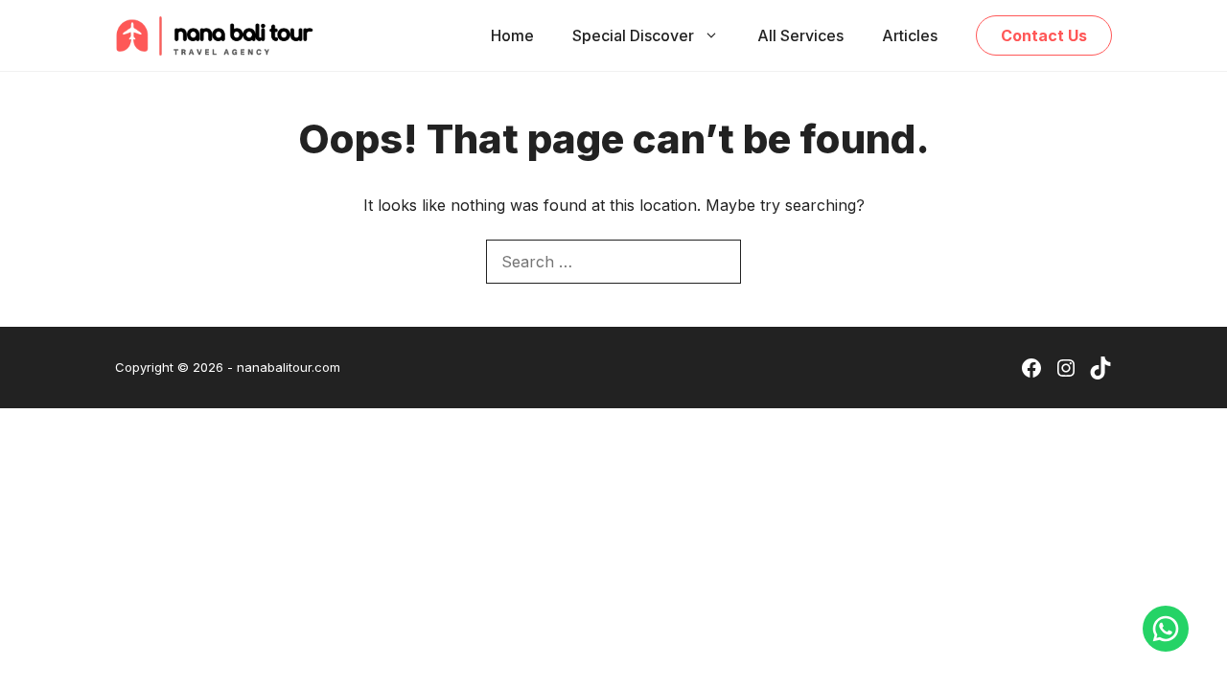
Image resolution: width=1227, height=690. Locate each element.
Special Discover (633, 35)
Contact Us (1044, 35)
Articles (910, 35)
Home (512, 35)
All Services (800, 35)
